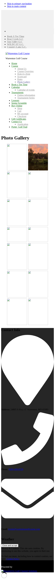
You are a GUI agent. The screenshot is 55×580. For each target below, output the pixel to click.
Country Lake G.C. (17, 47)
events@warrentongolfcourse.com (24, 529)
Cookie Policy (13, 559)
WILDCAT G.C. (15, 44)
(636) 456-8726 (16, 469)
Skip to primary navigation (19, 3)
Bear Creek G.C (15, 39)
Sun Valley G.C (14, 41)
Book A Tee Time (15, 36)
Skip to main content (16, 6)
